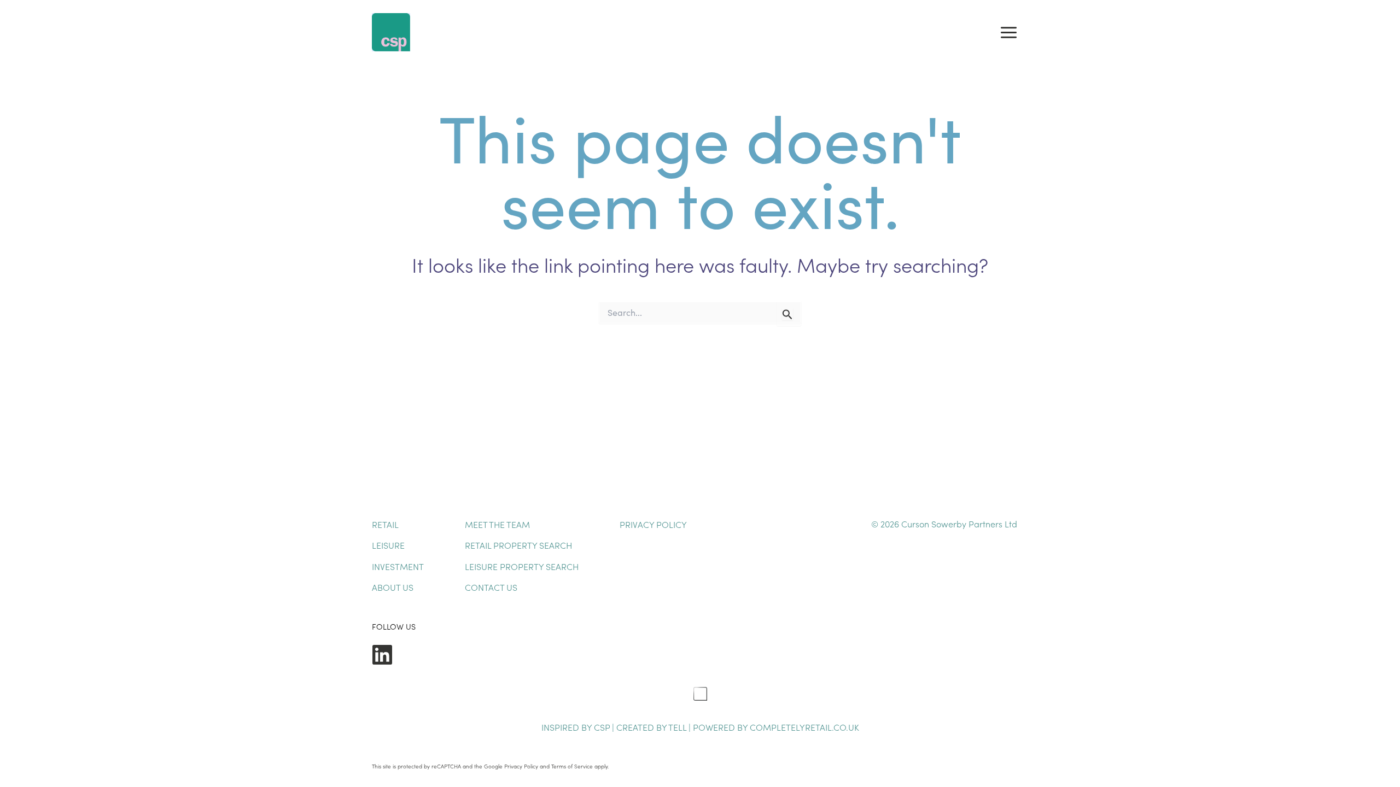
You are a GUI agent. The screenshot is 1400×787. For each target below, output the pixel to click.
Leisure (388, 545)
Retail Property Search (518, 545)
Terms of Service (572, 766)
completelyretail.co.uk (804, 727)
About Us (392, 587)
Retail (385, 524)
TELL (678, 727)
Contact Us (491, 587)
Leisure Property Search (522, 566)
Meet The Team (497, 524)
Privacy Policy (653, 524)
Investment (398, 566)
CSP (602, 727)
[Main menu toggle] (1008, 32)
